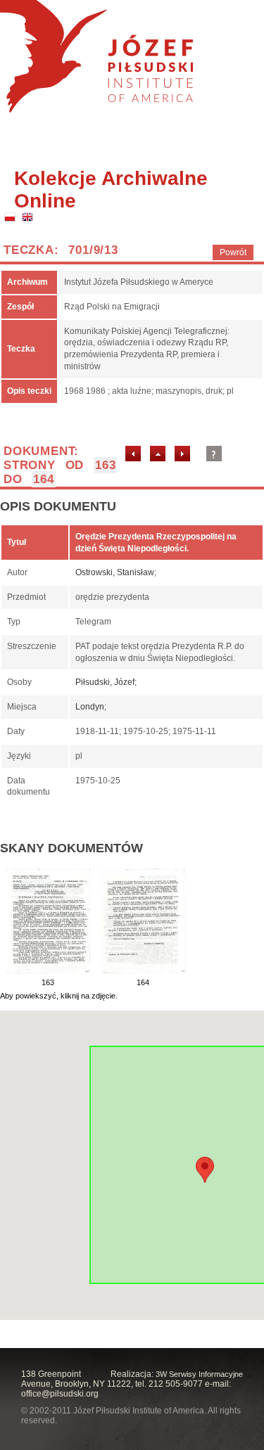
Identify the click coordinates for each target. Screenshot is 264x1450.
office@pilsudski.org (60, 1394)
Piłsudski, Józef (104, 682)
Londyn (89, 707)
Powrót (233, 252)
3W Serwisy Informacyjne (199, 1374)
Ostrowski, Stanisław (114, 572)
